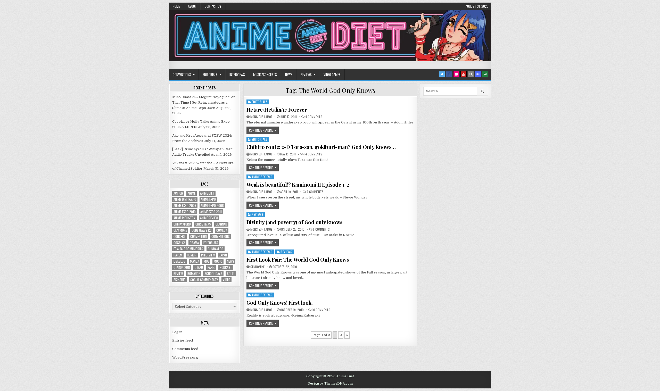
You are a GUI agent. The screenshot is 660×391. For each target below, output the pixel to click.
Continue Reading (261, 130)
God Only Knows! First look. (279, 302)
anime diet (207, 193)
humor (191, 255)
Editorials (210, 74)
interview (208, 255)
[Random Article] (478, 74)
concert (180, 236)
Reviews (306, 74)
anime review (209, 217)
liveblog (179, 261)
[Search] (471, 74)
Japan (223, 255)
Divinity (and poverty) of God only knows (294, 222)
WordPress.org (185, 357)
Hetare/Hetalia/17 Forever (276, 109)
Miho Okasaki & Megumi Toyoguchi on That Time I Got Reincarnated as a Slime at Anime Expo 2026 (203, 102)
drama (194, 242)
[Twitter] (442, 74)
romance (193, 273)
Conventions (182, 74)
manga (194, 261)
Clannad (221, 224)
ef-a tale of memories (188, 248)
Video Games (332, 74)
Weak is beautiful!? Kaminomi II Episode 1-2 (297, 184)
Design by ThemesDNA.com (330, 383)
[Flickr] (456, 74)
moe (206, 261)
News (288, 74)
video (226, 279)
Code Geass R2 (202, 230)
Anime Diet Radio (185, 199)
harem (178, 255)
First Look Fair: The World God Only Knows (297, 259)
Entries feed (182, 340)
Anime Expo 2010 (185, 211)
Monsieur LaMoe (261, 116)
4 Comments (313, 116)
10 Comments (321, 309)
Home (176, 6)
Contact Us (213, 6)
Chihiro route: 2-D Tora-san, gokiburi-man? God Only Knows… (321, 146)
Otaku (199, 267)
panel (211, 267)
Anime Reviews (262, 176)
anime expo (208, 199)
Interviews (237, 74)
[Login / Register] (485, 74)
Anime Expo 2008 (212, 205)
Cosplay (179, 242)
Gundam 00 (215, 248)
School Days (213, 273)
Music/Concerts (265, 74)
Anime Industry (184, 217)
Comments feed (185, 349)
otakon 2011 (182, 267)
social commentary (204, 279)
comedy (221, 230)
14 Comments (313, 154)
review (178, 273)
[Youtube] (463, 74)
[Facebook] (449, 74)
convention (198, 236)
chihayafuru (182, 224)
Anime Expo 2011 (211, 211)
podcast (226, 267)
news (230, 261)
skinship (180, 279)
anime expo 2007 (185, 205)
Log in (177, 332)
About (192, 6)
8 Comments (321, 229)
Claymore (180, 230)
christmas (203, 224)
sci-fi (230, 273)
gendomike (257, 266)
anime (191, 193)
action (178, 193)
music (218, 261)
